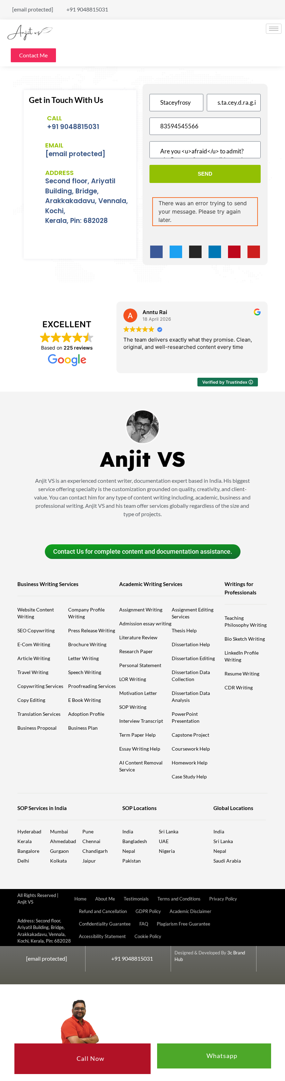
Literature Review (138, 637)
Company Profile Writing (86, 613)
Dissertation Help (191, 644)
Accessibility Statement (102, 936)
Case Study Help (189, 776)
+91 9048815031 (73, 126)
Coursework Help (191, 749)
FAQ (143, 924)
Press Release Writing (91, 630)
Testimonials (136, 899)
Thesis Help (184, 630)
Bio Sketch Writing (245, 639)
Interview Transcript (141, 721)
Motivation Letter (138, 693)
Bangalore (28, 851)
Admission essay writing (145, 623)
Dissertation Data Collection (191, 675)
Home (80, 899)
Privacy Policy (223, 899)
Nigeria (167, 851)
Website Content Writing (35, 613)
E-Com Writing (33, 644)
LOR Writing (132, 679)
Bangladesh (134, 841)
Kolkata (58, 861)
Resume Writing (242, 673)
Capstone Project (190, 735)
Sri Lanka (168, 831)
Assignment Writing (140, 609)
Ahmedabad (63, 841)
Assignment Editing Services (192, 613)
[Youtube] (255, 7)
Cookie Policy (148, 936)
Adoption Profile (86, 714)
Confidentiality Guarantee (105, 924)
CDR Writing (239, 687)
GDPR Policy (148, 911)
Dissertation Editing (193, 658)
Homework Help (189, 763)
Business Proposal (37, 728)
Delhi (23, 861)
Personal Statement (140, 665)
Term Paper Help (137, 735)
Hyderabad (29, 831)
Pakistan (131, 861)
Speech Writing (84, 672)
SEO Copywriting (36, 630)
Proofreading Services (92, 686)
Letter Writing (83, 658)
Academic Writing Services (150, 584)
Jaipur (89, 861)
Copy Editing (31, 700)
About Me (105, 899)
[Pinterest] (278, 7)
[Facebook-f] (156, 252)
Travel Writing (32, 672)
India (127, 831)
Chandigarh (95, 851)
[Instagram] (278, 13)
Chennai (91, 841)
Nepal (128, 851)
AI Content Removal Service (141, 766)
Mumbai (59, 831)
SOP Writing (132, 707)
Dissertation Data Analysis (191, 696)
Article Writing (33, 658)
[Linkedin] (266, 7)
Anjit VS (142, 459)
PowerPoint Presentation (186, 717)
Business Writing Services (48, 584)
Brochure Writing (87, 644)
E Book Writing (84, 700)
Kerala (24, 841)
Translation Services (38, 714)
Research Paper (136, 651)
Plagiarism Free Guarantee (183, 924)
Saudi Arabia (227, 861)
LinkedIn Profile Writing (242, 656)
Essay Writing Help (139, 749)
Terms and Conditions (179, 899)
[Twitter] (243, 7)
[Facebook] (232, 7)
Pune (87, 831)
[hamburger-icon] (274, 29)
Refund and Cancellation (103, 911)
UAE (164, 841)
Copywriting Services (40, 686)
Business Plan (83, 728)
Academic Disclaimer (190, 911)
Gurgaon (59, 851)
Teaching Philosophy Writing (246, 621)
